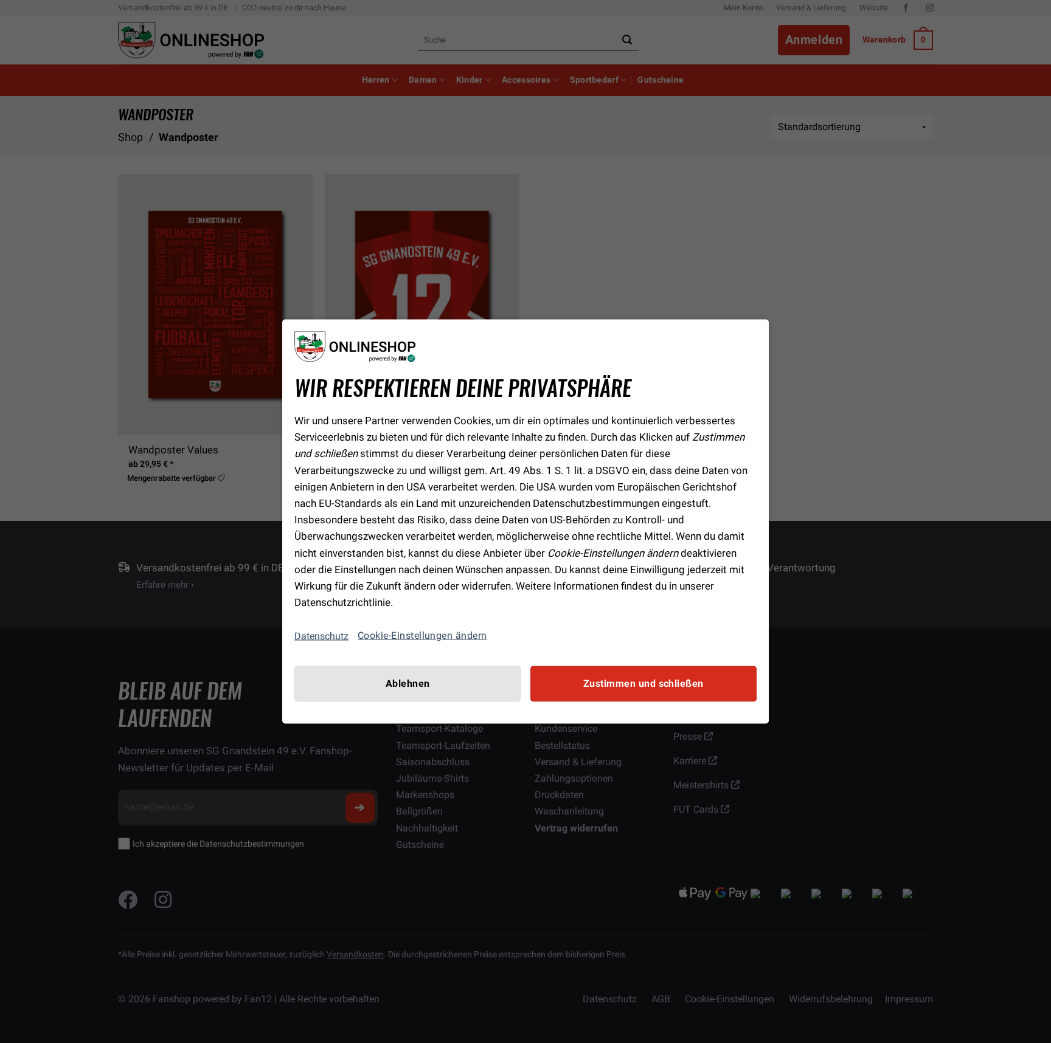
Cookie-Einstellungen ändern (422, 635)
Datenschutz (321, 635)
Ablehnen (408, 683)
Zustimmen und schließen (643, 683)
